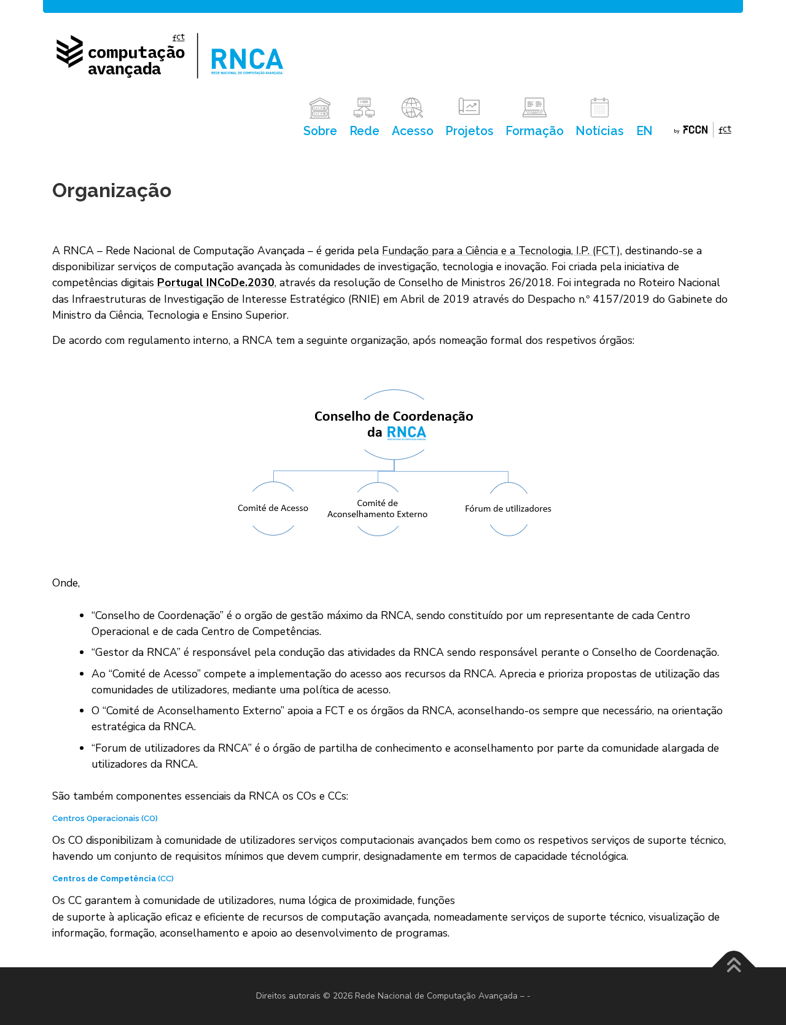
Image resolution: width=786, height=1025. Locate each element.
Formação (534, 131)
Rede (364, 131)
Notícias (599, 131)
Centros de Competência (104, 878)
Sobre (320, 131)
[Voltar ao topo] (734, 967)
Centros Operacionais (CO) (105, 818)
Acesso (413, 131)
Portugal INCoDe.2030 (215, 282)
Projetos (469, 131)
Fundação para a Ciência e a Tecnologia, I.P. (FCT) (501, 250)
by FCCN (702, 131)
